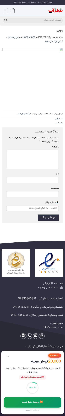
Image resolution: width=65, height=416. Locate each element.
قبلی (59, 119)
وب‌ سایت (55, 188)
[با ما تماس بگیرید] (29, 336)
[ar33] (32, 77)
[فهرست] (5, 10)
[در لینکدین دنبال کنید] (23, 336)
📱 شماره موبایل (52, 202)
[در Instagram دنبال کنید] (42, 336)
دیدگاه (55, 147)
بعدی (59, 123)
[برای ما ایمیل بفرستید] (35, 336)
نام (57, 174)
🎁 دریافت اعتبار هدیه (32, 402)
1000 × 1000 (29, 37)
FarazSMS (28, 410)
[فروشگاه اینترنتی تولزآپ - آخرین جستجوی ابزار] (55, 10)
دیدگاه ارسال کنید (24, 113)
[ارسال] (5, 20)
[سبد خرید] (12, 11)
